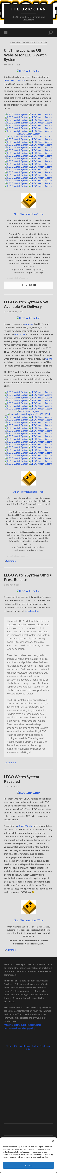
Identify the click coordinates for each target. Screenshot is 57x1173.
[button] (52, 1141)
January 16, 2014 (12, 65)
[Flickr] (34, 285)
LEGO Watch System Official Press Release (28, 577)
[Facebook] (22, 285)
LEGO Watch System (14, 80)
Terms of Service (14, 1046)
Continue (11, 560)
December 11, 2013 (13, 312)
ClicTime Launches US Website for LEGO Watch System (25, 55)
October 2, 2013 (12, 786)
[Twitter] (26, 285)
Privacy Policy (31, 1046)
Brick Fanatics (32, 610)
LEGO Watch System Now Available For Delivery (26, 304)
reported (28, 323)
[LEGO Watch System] (28, 71)
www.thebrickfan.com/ (17, 278)
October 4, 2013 (12, 585)
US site (48, 358)
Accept (28, 1165)
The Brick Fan (28, 9)
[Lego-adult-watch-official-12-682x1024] (28, 136)
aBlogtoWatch (24, 825)
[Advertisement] (28, 1085)
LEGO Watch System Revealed (21, 779)
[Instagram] (30, 285)
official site (19, 334)
